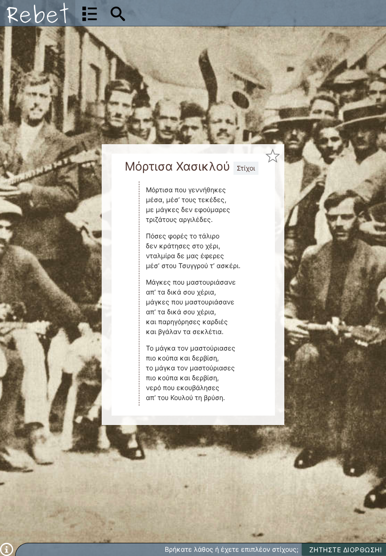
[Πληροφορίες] (6, 549)
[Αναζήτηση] (118, 13)
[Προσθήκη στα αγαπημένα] (272, 156)
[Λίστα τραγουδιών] (89, 13)
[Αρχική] (37, 13)
